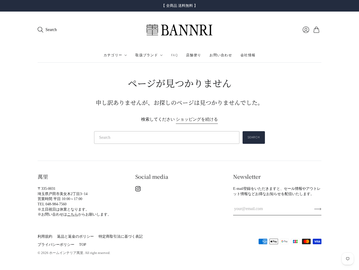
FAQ (174, 55)
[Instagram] (138, 190)
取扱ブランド (146, 55)
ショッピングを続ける (197, 119)
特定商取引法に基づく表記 (121, 236)
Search (254, 137)
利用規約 (45, 236)
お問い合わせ (220, 55)
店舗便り (193, 55)
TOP (82, 245)
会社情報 (247, 55)
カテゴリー (113, 55)
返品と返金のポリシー (75, 236)
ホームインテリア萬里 (66, 253)
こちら (72, 214)
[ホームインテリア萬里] (179, 29)
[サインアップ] (317, 209)
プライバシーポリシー (56, 245)
